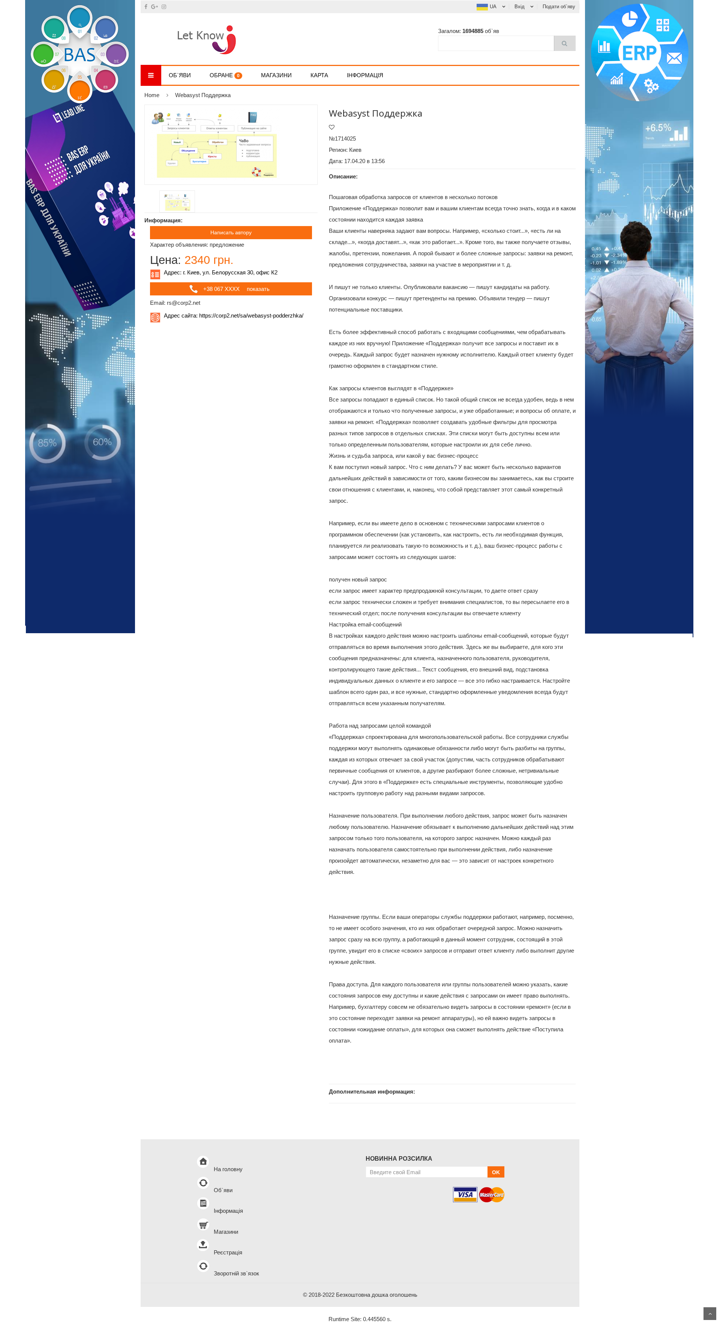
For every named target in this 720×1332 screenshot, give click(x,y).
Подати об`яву (559, 6)
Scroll (710, 1313)
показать (258, 289)
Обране (225, 75)
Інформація (365, 75)
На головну (228, 1169)
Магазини (276, 75)
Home (151, 95)
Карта (319, 75)
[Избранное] (331, 127)
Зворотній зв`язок (236, 1273)
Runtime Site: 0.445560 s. (360, 1319)
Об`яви (180, 75)
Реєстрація (228, 1252)
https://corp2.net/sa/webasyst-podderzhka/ (251, 315)
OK (496, 1172)
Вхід (519, 6)
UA (493, 6)
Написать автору (231, 232)
